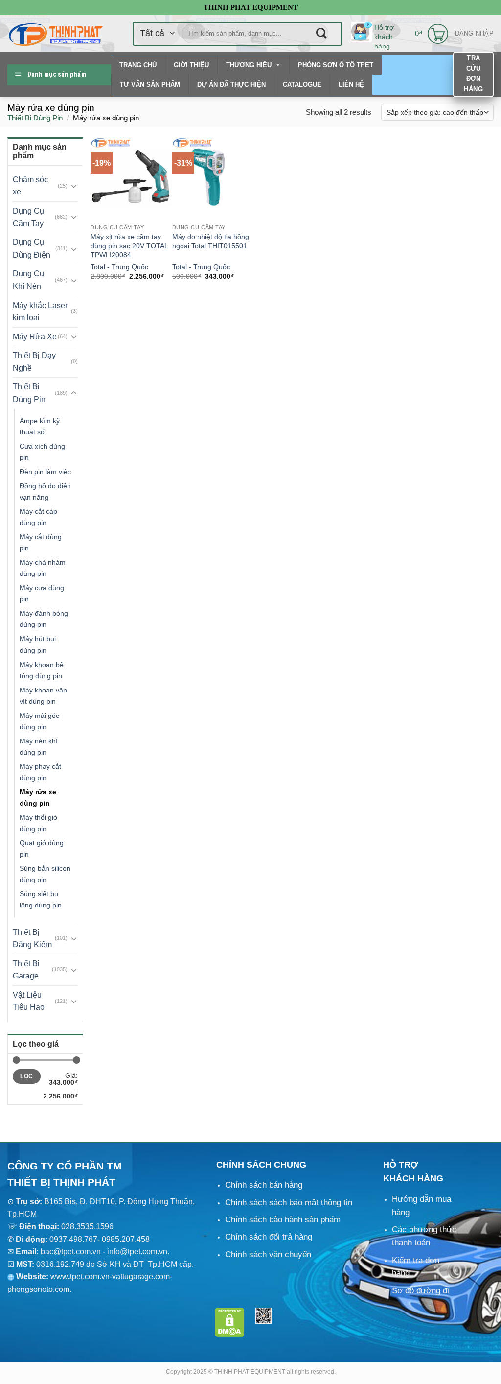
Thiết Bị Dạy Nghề (34, 361)
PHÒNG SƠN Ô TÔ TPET (335, 65)
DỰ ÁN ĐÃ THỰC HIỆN (231, 84)
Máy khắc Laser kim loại (40, 311)
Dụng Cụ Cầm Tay (28, 217)
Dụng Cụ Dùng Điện (31, 248)
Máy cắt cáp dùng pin (38, 516)
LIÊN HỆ (351, 84)
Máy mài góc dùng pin (39, 721)
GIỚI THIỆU (191, 65)
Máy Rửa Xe (35, 337)
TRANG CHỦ (138, 65)
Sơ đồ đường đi (420, 1290)
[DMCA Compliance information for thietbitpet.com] (230, 1322)
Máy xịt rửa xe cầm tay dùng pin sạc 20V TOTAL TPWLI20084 (129, 246)
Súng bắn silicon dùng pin (45, 873)
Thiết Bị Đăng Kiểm (32, 938)
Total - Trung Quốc (119, 267)
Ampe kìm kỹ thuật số (40, 426)
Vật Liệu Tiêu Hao (29, 1001)
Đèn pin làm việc (45, 472)
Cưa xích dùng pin (42, 451)
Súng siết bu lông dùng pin (41, 899)
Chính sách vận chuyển (268, 1254)
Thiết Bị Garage (26, 969)
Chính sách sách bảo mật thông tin (288, 1202)
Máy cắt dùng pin (41, 542)
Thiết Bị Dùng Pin (35, 118)
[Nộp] (321, 34)
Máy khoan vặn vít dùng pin (43, 695)
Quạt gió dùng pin (42, 848)
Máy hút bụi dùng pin (38, 644)
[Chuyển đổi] (74, 185)
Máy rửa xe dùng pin (38, 797)
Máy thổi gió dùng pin (38, 823)
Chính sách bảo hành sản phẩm (283, 1219)
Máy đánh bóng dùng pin (44, 618)
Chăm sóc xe (30, 185)
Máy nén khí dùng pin (39, 746)
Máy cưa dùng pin (42, 593)
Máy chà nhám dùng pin (43, 567)
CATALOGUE (302, 84)
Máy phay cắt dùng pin (40, 772)
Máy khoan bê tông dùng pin (42, 670)
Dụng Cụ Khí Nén (28, 279)
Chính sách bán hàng (263, 1185)
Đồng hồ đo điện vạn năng (45, 491)
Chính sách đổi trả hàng (268, 1236)
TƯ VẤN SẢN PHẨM (150, 84)
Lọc (26, 1076)
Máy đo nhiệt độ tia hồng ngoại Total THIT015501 (210, 241)
